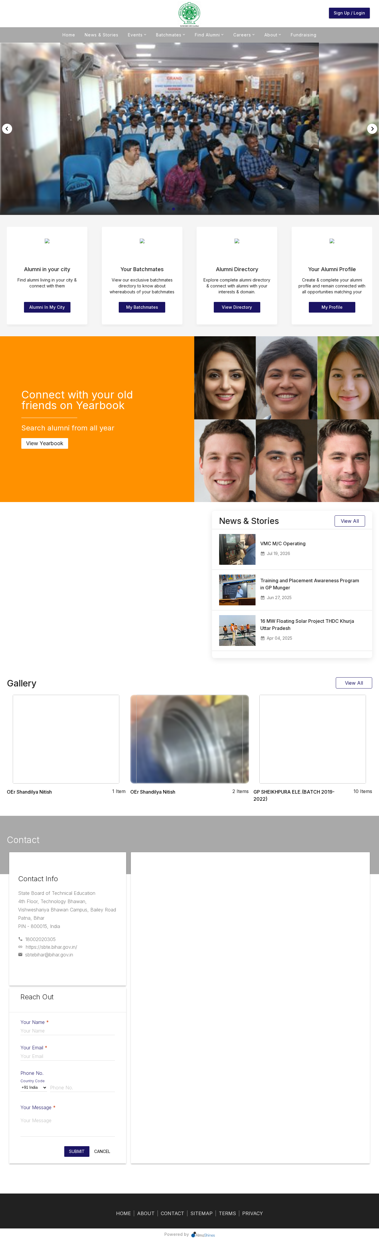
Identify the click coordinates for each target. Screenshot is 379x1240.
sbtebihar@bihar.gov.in (49, 955)
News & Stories (101, 34)
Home (68, 34)
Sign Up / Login (349, 12)
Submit (77, 1151)
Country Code (32, 1081)
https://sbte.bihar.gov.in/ (51, 947)
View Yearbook (44, 443)
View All (350, 521)
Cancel (102, 1151)
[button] (168, 209)
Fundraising (304, 34)
